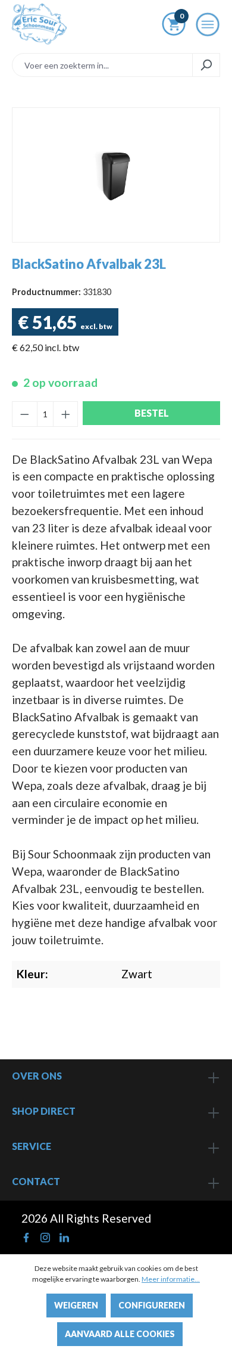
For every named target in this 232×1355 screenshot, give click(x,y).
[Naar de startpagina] (39, 24)
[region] (116, 175)
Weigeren (76, 1305)
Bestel (151, 412)
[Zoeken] (206, 65)
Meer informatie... (171, 1279)
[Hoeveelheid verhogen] (66, 414)
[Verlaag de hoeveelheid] (24, 414)
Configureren (151, 1305)
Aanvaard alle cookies (120, 1334)
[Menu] (207, 28)
